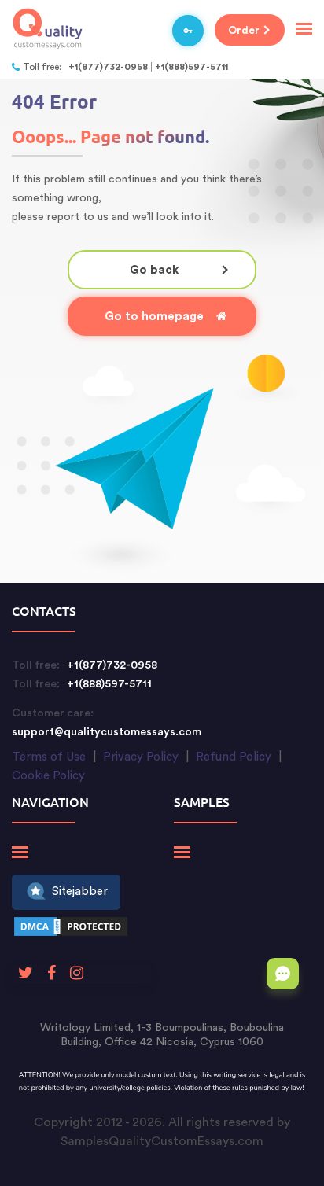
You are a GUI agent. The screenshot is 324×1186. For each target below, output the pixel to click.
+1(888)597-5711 (191, 67)
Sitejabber (80, 891)
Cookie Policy (48, 776)
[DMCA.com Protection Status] (71, 929)
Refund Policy (233, 757)
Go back (154, 270)
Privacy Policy (141, 757)
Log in (188, 30)
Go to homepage (154, 316)
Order (244, 30)
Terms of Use (49, 757)
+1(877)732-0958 (108, 67)
